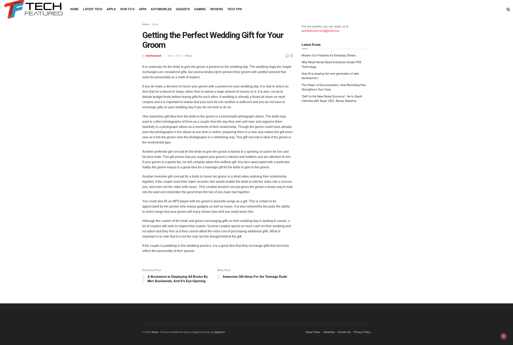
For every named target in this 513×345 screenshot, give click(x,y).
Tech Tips (234, 9)
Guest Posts (313, 332)
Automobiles (161, 9)
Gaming (200, 9)
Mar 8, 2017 (175, 55)
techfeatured (153, 55)
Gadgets (183, 9)
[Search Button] (508, 9)
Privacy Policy (362, 332)
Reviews (216, 9)
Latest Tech (92, 9)
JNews (154, 332)
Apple (111, 9)
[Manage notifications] (503, 336)
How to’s (127, 9)
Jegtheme (219, 332)
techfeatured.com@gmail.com (321, 31)
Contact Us (344, 332)
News (155, 24)
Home (74, 9)
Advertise (328, 332)
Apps (142, 9)
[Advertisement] (336, 139)
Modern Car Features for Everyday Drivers (329, 55)
